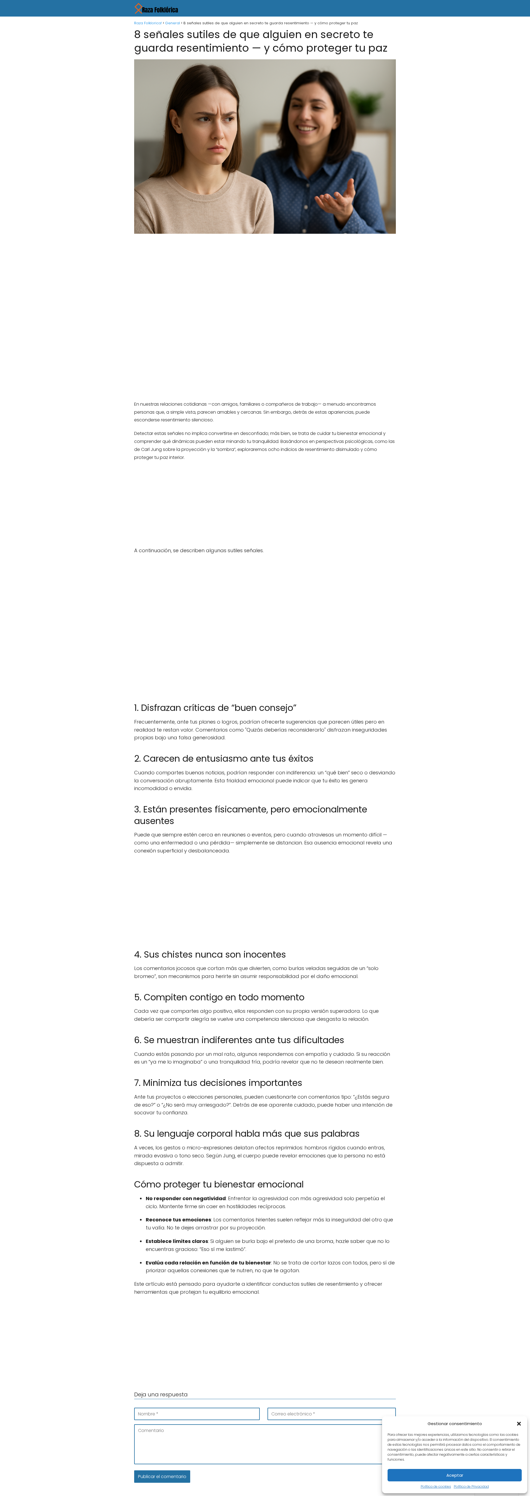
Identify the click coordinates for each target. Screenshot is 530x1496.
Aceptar (454, 1475)
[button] (519, 1423)
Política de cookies (436, 1486)
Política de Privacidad (471, 1486)
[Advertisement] (265, 278)
